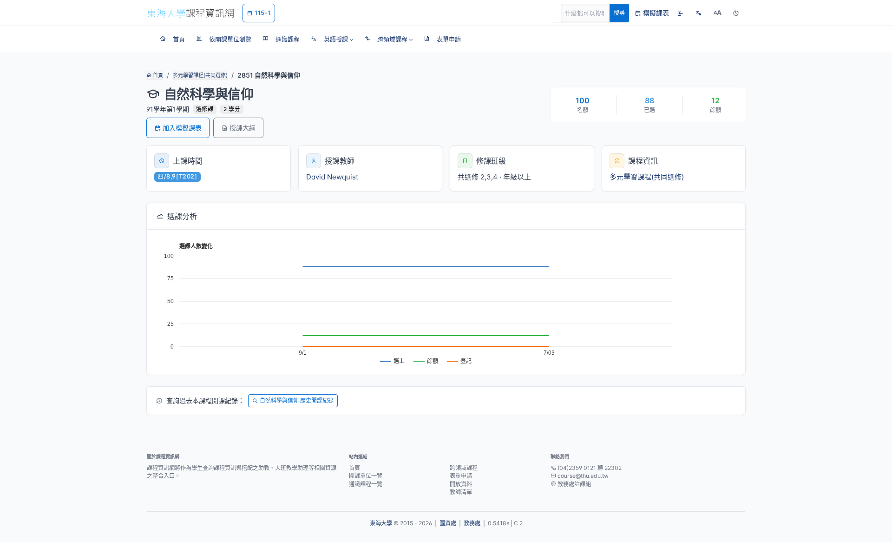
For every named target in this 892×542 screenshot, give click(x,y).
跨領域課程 (464, 467)
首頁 (157, 75)
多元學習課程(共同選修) (200, 75)
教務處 (472, 523)
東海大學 (381, 523)
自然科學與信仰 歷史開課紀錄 (297, 400)
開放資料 (461, 484)
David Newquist (332, 176)
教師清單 (461, 492)
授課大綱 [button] (243, 128)
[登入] (680, 13)
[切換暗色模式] (736, 13)
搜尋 (619, 12)
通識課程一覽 (365, 484)
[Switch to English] (698, 13)
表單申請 (461, 475)
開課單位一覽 (365, 475)
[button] (332, 39)
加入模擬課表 (182, 128)
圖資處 (447, 523)
